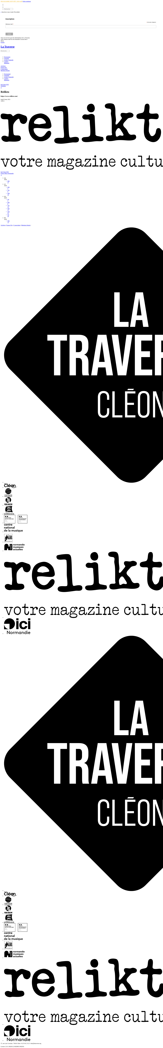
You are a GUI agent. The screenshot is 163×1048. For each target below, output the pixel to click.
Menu (2, 41)
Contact (6, 61)
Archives (3, 66)
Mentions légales (5, 70)
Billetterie (6, 63)
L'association (4, 69)
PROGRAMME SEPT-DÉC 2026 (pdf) (11, 1)
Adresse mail (9, 24)
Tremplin (6, 58)
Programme (7, 57)
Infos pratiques (27, 1)
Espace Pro (4, 67)
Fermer (2, 42)
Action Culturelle (8, 60)
